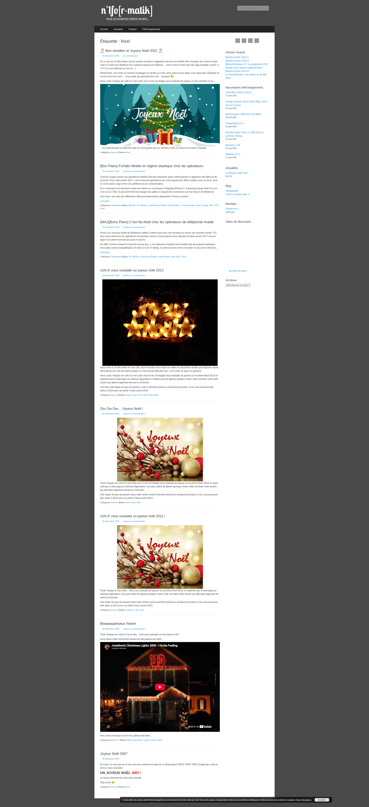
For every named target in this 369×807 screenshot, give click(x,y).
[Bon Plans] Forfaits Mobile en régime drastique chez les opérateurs (151, 166)
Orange (204, 205)
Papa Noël (153, 395)
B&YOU (132, 205)
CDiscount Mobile (149, 256)
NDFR (229, 176)
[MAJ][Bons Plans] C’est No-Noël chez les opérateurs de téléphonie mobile (157, 222)
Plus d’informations (303, 800)
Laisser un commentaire (134, 171)
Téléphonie (116, 205)
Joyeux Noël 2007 (113, 754)
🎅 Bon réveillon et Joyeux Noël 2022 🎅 (131, 51)
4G (130, 256)
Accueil (104, 29)
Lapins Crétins (150, 740)
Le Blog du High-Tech (237, 173)
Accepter (322, 799)
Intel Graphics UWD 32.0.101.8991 (243, 114)
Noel (128, 152)
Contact (132, 29)
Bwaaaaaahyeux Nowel (118, 623)
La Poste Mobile (187, 205)
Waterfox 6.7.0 (233, 154)
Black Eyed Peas (134, 740)
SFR (217, 205)
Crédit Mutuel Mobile (157, 205)
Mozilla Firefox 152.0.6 (237, 71)
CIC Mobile (142, 205)
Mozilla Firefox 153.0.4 (237, 61)
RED (211, 205)
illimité (167, 256)
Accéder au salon (238, 271)
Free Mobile (173, 205)
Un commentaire (130, 56)
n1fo (140, 395)
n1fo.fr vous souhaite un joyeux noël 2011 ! (132, 516)
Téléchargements (151, 29)
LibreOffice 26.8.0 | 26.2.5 (239, 92)
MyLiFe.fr (115, 740)
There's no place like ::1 (238, 194)
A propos (118, 29)
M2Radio (230, 212)
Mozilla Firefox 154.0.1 (237, 57)
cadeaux (129, 610)
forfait (160, 256)
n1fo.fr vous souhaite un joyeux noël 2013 (131, 270)
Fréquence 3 (232, 208)
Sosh (102, 208)
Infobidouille (232, 191)
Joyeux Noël (131, 395)
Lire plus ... (105, 201)
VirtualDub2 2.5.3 (234, 123)
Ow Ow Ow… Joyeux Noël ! (121, 408)
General (114, 152)
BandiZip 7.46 (233, 145)
